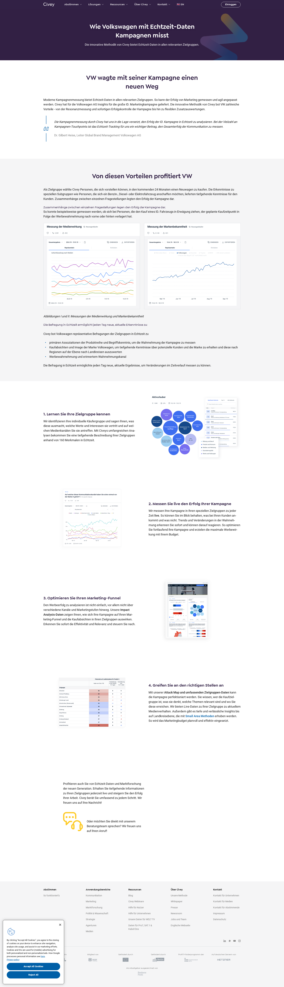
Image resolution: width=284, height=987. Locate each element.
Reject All (33, 975)
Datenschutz (219, 919)
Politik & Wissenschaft (97, 913)
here (43, 956)
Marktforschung (94, 907)
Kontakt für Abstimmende (226, 907)
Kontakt (162, 4)
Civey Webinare (136, 901)
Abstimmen (71, 4)
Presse (174, 907)
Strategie (90, 919)
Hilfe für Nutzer (136, 907)
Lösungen (94, 4)
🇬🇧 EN (180, 4)
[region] (33, 952)
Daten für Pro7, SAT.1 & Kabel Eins (140, 927)
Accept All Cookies (33, 966)
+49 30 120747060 (104, 814)
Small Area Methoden (199, 716)
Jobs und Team (178, 919)
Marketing (91, 901)
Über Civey (141, 4)
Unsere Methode (179, 895)
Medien (89, 931)
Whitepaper (176, 901)
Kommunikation (94, 895)
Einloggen (231, 4)
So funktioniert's (51, 895)
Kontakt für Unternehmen (226, 895)
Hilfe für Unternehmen (139, 913)
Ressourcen (117, 4)
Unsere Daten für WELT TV (141, 919)
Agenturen (91, 925)
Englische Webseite (180, 925)
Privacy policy (13, 959)
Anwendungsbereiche (98, 889)
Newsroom (176, 913)
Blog (130, 895)
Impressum (219, 913)
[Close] (60, 924)
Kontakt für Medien (223, 901)
